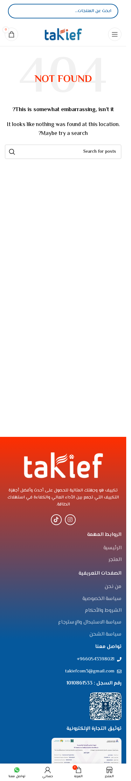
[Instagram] (70, 519)
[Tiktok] (56, 519)
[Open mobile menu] (115, 34)
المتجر (114, 560)
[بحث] (18, 11)
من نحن (113, 587)
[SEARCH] (12, 151)
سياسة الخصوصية (101, 599)
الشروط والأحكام (103, 610)
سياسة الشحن (105, 634)
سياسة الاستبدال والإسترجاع (89, 622)
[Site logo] (63, 34)
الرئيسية (112, 548)
